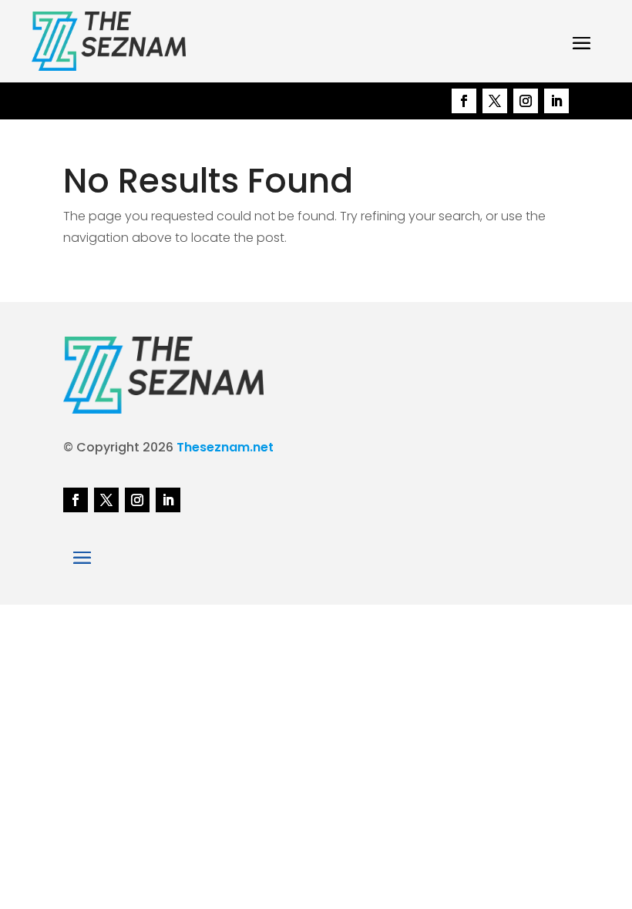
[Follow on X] (494, 101)
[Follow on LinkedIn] (556, 101)
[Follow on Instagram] (525, 101)
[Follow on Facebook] (464, 101)
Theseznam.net (225, 447)
